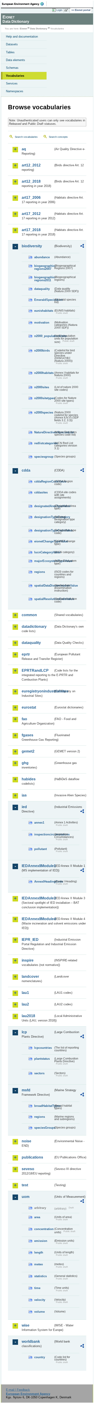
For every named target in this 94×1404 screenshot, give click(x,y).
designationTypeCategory (43, 517)
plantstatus (42, 1058)
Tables (10, 52)
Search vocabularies (26, 136)
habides (29, 779)
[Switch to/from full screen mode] (67, 10)
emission (40, 1241)
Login (59, 10)
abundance (42, 257)
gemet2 (28, 751)
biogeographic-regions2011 (43, 279)
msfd (26, 1090)
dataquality (42, 289)
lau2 (25, 1004)
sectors (39, 1073)
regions (39, 572)
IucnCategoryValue (43, 552)
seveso (28, 1169)
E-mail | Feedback (18, 1389)
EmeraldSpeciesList (43, 299)
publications (32, 1157)
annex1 (39, 822)
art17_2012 (31, 214)
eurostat (29, 707)
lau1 (25, 993)
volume (39, 1311)
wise (25, 1325)
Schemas (12, 67)
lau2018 (28, 1016)
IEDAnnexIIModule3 (37, 898)
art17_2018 (31, 230)
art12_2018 (31, 181)
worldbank (31, 1341)
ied (24, 807)
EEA (24, 4)
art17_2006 (31, 197)
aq (24, 149)
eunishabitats (43, 310)
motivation (41, 322)
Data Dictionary (38, 28)
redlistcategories (43, 443)
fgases (27, 735)
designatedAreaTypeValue (43, 506)
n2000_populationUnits (43, 336)
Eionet (23, 28)
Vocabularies (15, 75)
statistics (40, 1276)
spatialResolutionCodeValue (43, 599)
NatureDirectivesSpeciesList (43, 432)
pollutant (40, 849)
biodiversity (32, 246)
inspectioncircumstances (43, 834)
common (29, 615)
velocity (39, 1300)
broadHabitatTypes (43, 1106)
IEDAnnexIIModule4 (37, 919)
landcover (30, 976)
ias (24, 795)
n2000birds (42, 350)
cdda (26, 470)
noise (26, 1141)
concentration (43, 1229)
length (38, 1252)
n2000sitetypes (43, 398)
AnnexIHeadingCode (43, 881)
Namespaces (14, 91)
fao (24, 719)
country (39, 1357)
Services (12, 83)
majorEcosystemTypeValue (43, 561)
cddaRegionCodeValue (43, 481)
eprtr (26, 654)
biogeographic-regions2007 (43, 267)
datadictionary (34, 626)
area (37, 1217)
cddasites (41, 492)
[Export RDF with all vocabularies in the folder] (82, 246)
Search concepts (58, 136)
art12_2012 (31, 165)
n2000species (43, 412)
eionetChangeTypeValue (43, 541)
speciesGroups (43, 1127)
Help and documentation (22, 36)
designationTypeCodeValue (43, 530)
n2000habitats (43, 373)
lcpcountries (43, 1047)
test (25, 1185)
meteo (38, 1264)
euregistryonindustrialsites (37, 691)
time (37, 1288)
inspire (28, 960)
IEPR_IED (30, 940)
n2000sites (41, 387)
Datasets (12, 44)
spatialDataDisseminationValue (43, 585)
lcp (24, 1032)
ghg (25, 763)
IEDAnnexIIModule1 (37, 866)
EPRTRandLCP (35, 670)
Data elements (15, 60)
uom (25, 1197)
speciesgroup (43, 456)
